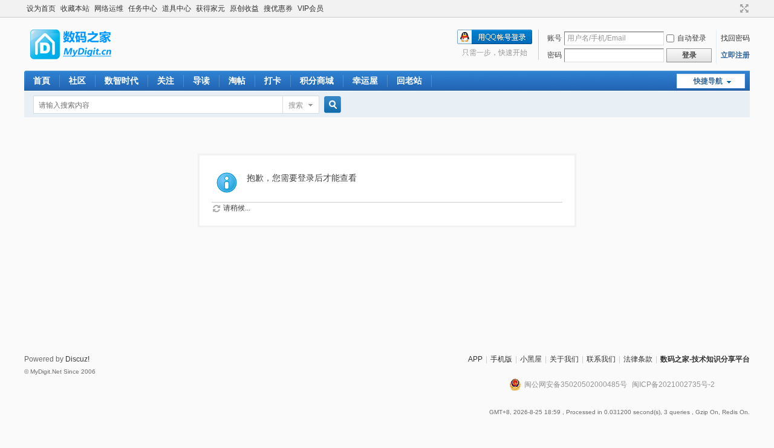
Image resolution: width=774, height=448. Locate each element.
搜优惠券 (278, 8)
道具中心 (176, 8)
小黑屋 (531, 359)
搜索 (295, 105)
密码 (554, 55)
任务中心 (142, 8)
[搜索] (330, 105)
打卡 (272, 80)
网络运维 (108, 8)
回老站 (409, 80)
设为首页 (41, 8)
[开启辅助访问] (733, 8)
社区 (77, 80)
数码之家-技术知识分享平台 (705, 359)
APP (475, 359)
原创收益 (244, 8)
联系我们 (601, 359)
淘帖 (237, 80)
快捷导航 (708, 81)
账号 (554, 38)
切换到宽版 (743, 8)
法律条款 (637, 359)
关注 (165, 80)
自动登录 (691, 38)
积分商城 (317, 80)
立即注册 (735, 55)
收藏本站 (74, 8)
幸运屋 (365, 80)
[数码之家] (81, 63)
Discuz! (77, 359)
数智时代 (121, 80)
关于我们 (564, 359)
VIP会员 (311, 8)
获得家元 (210, 8)
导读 (201, 80)
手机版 (501, 359)
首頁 (41, 80)
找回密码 (735, 38)
